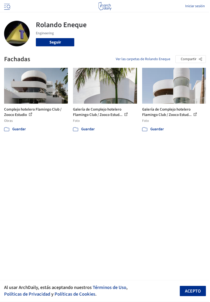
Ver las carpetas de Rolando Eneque (143, 59)
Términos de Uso (109, 287)
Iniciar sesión (195, 6)
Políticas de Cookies (75, 294)
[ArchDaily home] (104, 6)
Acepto (193, 291)
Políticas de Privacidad (27, 294)
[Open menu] (6, 6)
